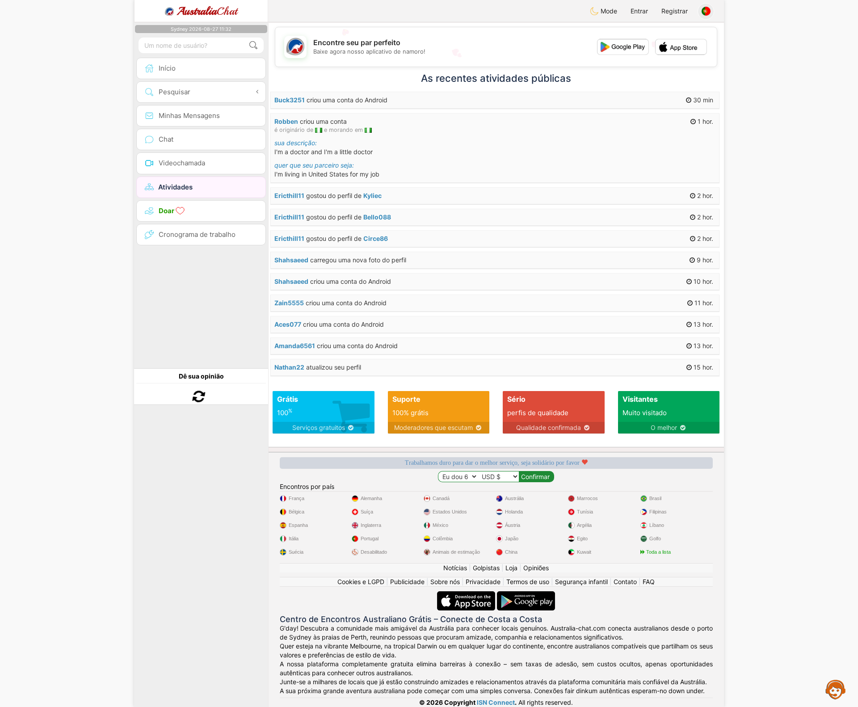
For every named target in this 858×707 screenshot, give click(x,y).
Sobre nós (445, 581)
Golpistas (486, 568)
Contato (625, 581)
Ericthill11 (289, 195)
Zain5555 (289, 303)
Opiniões (536, 568)
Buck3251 (289, 100)
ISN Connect (496, 702)
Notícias (455, 568)
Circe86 (375, 238)
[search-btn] (253, 45)
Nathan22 (289, 367)
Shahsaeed (291, 260)
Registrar (674, 11)
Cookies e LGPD (360, 581)
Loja (511, 568)
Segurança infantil (581, 581)
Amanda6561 (294, 345)
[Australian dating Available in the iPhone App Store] (467, 595)
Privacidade (483, 581)
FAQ (649, 581)
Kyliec (372, 195)
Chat (207, 11)
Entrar (639, 11)
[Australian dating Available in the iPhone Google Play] (526, 595)
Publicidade (407, 581)
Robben (286, 121)
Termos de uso (527, 581)
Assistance (835, 689)
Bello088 (377, 217)
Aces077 (287, 324)
